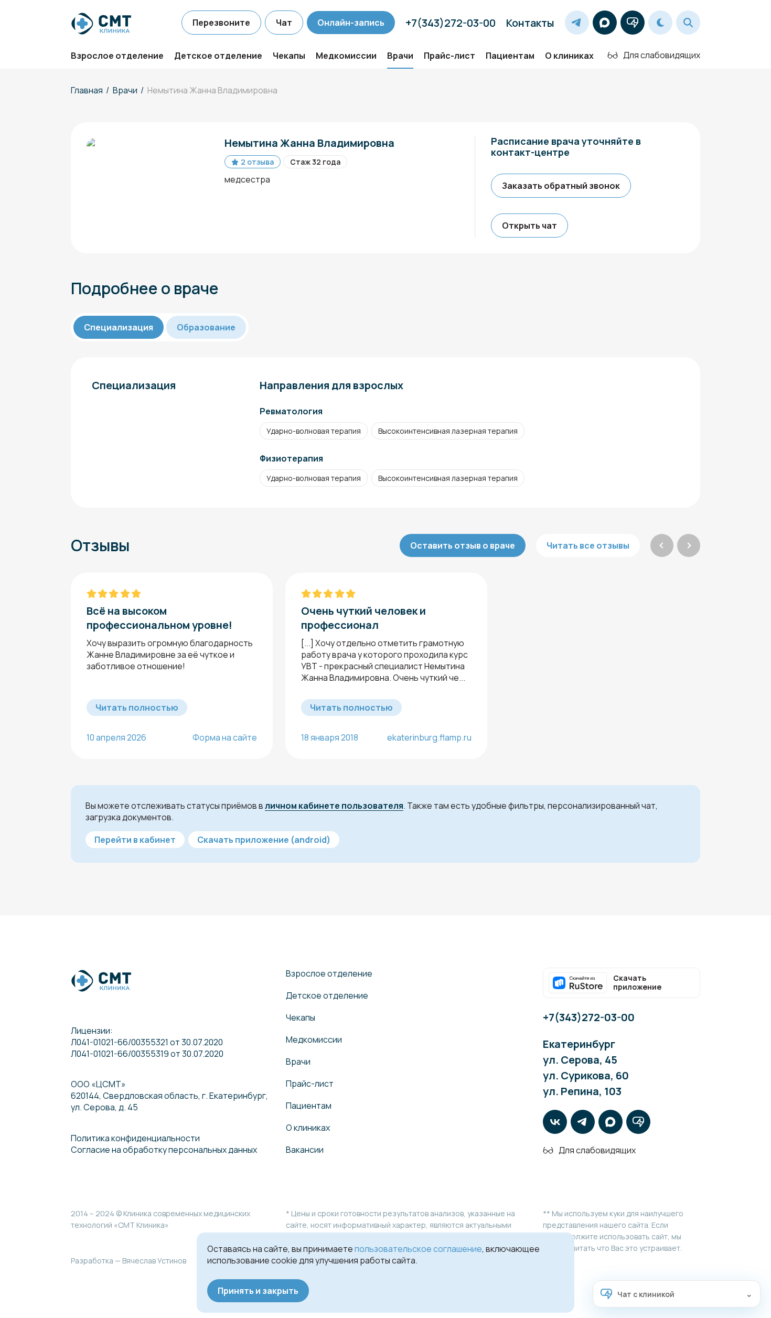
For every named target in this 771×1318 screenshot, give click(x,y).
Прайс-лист (449, 55)
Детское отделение (218, 55)
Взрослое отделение (117, 55)
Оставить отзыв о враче (462, 545)
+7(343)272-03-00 (450, 23)
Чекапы (289, 55)
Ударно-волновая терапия (313, 431)
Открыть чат (529, 225)
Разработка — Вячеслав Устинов (128, 1261)
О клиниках (569, 55)
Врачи (400, 55)
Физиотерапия (291, 458)
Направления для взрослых (331, 385)
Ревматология (291, 411)
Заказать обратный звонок (561, 185)
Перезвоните (221, 22)
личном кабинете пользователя (334, 805)
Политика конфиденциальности (135, 1138)
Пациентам (510, 55)
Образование (206, 327)
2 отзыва (257, 162)
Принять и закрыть (258, 1290)
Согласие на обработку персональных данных (164, 1149)
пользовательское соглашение (418, 1249)
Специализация (118, 327)
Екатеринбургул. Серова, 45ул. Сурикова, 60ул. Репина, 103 (586, 1067)
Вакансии (305, 1149)
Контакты (530, 23)
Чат (284, 22)
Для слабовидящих (661, 55)
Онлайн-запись (350, 22)
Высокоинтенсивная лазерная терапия (448, 431)
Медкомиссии (346, 55)
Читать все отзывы (588, 545)
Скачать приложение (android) (263, 839)
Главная (87, 90)
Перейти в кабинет (135, 839)
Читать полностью (136, 707)
